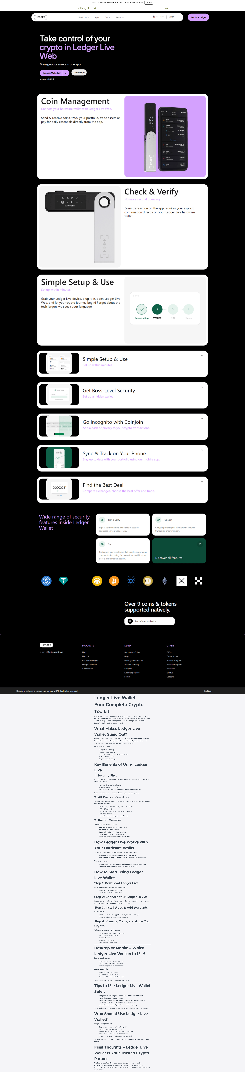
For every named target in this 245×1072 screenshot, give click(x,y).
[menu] (166, 8)
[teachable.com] (110, 2)
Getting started (86, 8)
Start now (149, 2)
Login (166, 8)
